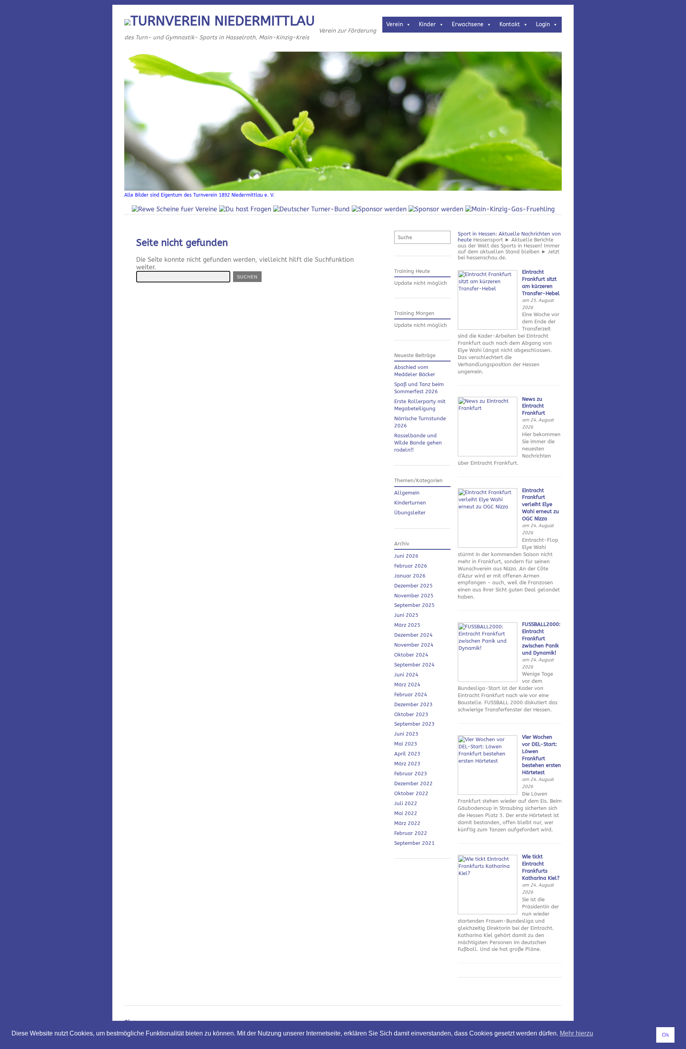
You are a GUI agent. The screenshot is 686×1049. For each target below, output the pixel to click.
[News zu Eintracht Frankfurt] (487, 455)
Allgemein (407, 493)
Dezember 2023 (413, 704)
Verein (394, 24)
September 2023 (414, 724)
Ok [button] (665, 1035)
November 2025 (414, 596)
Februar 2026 (410, 566)
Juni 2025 (406, 615)
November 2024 (414, 645)
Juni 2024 (406, 675)
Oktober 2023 (411, 714)
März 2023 (407, 764)
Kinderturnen (410, 503)
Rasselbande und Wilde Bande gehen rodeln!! (418, 443)
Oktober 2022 (411, 793)
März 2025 (407, 625)
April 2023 (407, 754)
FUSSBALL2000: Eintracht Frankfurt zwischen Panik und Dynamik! (541, 638)
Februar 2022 (410, 833)
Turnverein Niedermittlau (223, 21)
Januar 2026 (410, 576)
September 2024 (414, 665)
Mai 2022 (405, 813)
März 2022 (407, 823)
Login (543, 24)
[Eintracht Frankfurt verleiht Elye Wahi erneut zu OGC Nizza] (487, 546)
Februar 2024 (410, 694)
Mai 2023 (405, 744)
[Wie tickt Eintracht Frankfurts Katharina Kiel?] (487, 913)
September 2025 (414, 605)
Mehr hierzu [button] (576, 1033)
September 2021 (414, 843)
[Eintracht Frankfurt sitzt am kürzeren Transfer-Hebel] (487, 328)
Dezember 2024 (413, 635)
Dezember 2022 (413, 783)
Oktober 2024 (411, 655)
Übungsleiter (410, 513)
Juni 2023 (406, 734)
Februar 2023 (410, 774)
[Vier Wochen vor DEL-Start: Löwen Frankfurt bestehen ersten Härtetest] (487, 793)
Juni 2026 (406, 556)
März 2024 (407, 685)
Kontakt (509, 24)
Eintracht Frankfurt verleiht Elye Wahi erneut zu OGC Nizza (540, 504)
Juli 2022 (405, 803)
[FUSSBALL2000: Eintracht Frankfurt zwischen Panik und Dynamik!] (487, 680)
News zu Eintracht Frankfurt (533, 406)
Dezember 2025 (413, 586)
